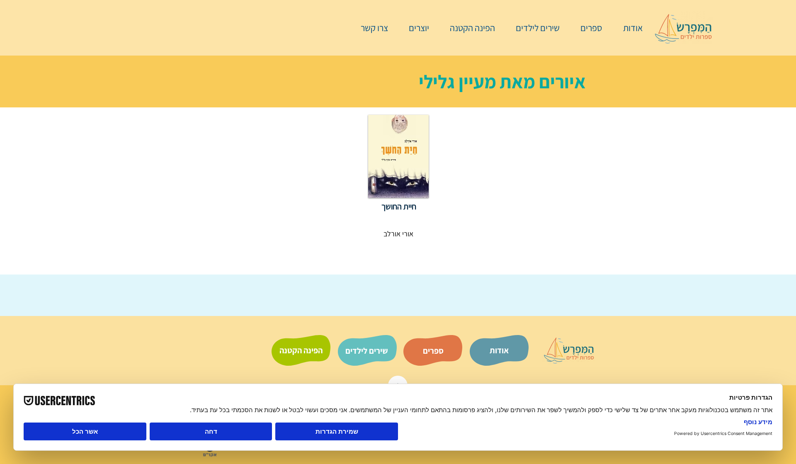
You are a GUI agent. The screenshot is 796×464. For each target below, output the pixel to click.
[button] (587, 27)
